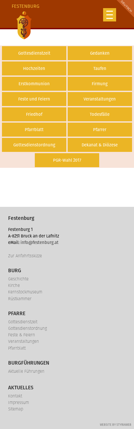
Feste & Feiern (21, 334)
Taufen (99, 68)
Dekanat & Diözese (100, 144)
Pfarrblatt (34, 129)
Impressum (18, 402)
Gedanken (100, 53)
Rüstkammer (20, 298)
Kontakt (15, 396)
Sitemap (15, 409)
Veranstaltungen (100, 99)
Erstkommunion (34, 83)
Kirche (14, 285)
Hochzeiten (34, 68)
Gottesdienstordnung (34, 144)
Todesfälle (100, 114)
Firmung (100, 83)
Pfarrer (99, 129)
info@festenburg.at (39, 242)
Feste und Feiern (34, 99)
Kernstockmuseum (25, 291)
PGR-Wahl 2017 (67, 160)
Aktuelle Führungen (26, 371)
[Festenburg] (24, 25)
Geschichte (18, 278)
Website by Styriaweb (115, 424)
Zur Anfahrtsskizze (25, 255)
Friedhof (34, 114)
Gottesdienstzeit (34, 53)
